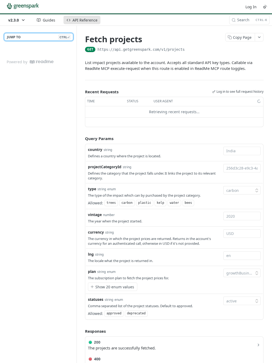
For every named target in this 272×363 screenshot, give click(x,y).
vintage (95, 214)
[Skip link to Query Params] (81, 138)
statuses (95, 299)
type (92, 188)
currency (96, 232)
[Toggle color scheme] (265, 6)
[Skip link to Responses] (81, 331)
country (95, 149)
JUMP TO (38, 37)
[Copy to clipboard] (190, 50)
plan (92, 271)
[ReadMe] (42, 62)
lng (91, 254)
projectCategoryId (104, 166)
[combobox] (242, 151)
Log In (251, 6)
